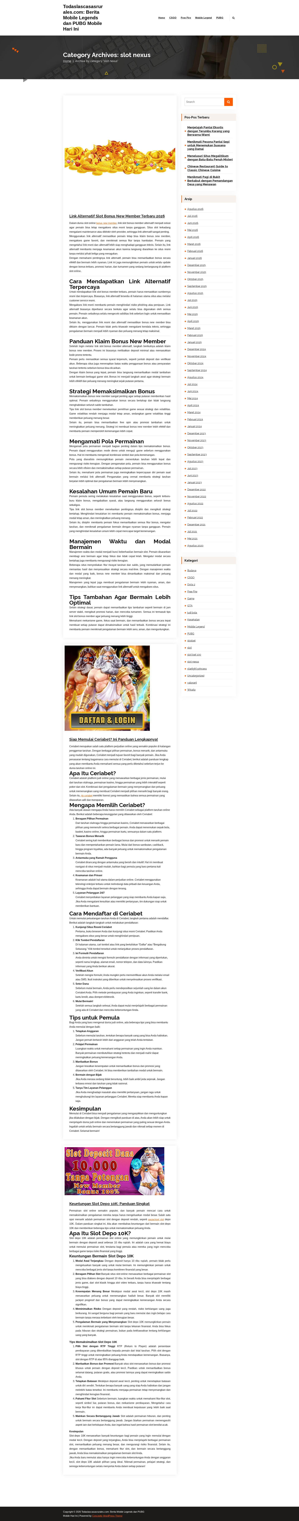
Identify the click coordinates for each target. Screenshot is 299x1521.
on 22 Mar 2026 (86, 210)
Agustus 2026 (195, 209)
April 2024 (193, 405)
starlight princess (142, 732)
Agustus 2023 (195, 461)
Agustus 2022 (195, 503)
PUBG (219, 17)
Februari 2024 (195, 419)
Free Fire (186, 17)
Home (161, 17)
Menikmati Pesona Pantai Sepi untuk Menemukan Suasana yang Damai (208, 145)
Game (90, 1194)
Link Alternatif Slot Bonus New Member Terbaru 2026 (117, 216)
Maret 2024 (194, 412)
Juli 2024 (192, 384)
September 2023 (197, 454)
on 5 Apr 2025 (85, 732)
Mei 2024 (192, 398)
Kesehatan (99, 1194)
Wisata (191, 689)
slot (122, 210)
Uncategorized (195, 675)
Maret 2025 (193, 328)
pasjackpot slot (156, 1219)
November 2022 (196, 496)
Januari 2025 (194, 342)
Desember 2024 (196, 349)
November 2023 (196, 440)
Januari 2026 (194, 258)
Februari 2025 (195, 335)
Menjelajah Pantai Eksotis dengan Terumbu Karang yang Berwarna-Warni (208, 131)
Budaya (82, 1194)
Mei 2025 (192, 314)
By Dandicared (106, 210)
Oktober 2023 (195, 447)
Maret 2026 (194, 244)
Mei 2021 (192, 538)
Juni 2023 (192, 475)
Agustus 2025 (195, 293)
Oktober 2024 (195, 363)
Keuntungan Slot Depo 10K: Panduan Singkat (109, 1203)
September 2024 (197, 370)
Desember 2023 (196, 433)
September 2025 (197, 286)
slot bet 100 (194, 654)
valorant (192, 682)
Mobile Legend (203, 17)
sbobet (108, 1194)
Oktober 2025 (195, 279)
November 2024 (196, 356)
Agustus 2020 (195, 545)
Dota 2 (191, 584)
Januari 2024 (194, 426)
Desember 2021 (196, 524)
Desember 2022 (196, 489)
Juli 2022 (192, 510)
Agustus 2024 (195, 377)
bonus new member (106, 223)
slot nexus (130, 210)
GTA (189, 605)
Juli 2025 (192, 300)
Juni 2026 (192, 223)
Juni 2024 (192, 391)
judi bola (192, 612)
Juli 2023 (192, 468)
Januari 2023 (194, 482)
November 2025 (196, 272)
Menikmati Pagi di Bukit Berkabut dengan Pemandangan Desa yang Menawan (210, 180)
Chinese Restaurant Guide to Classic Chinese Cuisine (207, 168)
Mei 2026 (192, 230)
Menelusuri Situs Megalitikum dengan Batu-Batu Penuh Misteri (210, 157)
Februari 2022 (195, 517)
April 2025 (193, 321)
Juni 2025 (192, 307)
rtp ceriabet (86, 795)
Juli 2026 (192, 216)
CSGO (172, 17)
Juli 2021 (192, 531)
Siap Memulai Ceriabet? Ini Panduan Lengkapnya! (113, 739)
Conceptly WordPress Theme (107, 1516)
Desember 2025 (196, 265)
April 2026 (193, 237)
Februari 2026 (195, 251)
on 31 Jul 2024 (85, 1190)
